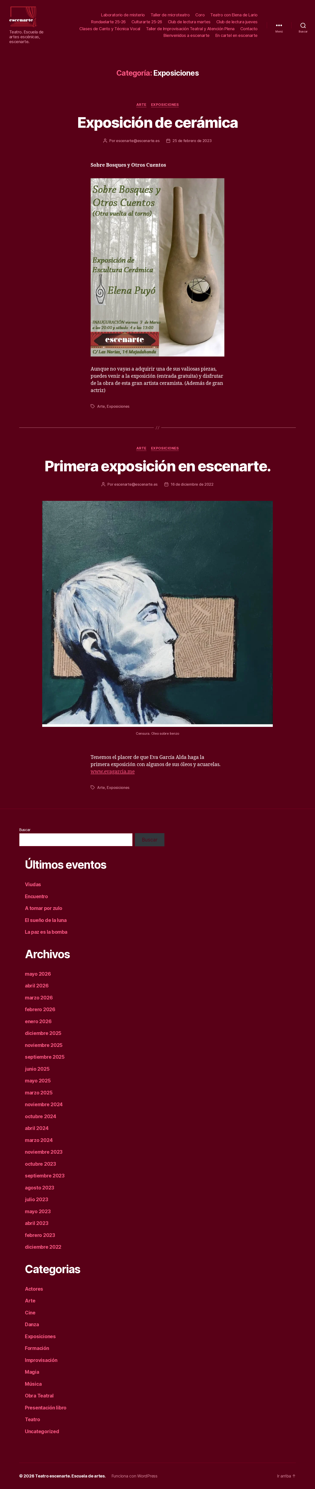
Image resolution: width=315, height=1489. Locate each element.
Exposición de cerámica (157, 122)
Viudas (33, 884)
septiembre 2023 (45, 1176)
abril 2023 (36, 1223)
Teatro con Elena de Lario (234, 14)
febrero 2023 (40, 1235)
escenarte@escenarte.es (137, 140)
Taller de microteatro (170, 14)
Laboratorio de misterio (123, 14)
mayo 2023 (38, 1211)
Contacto (249, 28)
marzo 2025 (38, 1093)
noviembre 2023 (43, 1152)
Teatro (32, 1419)
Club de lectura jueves (237, 21)
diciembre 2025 (43, 1033)
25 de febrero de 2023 (191, 140)
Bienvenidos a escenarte (186, 35)
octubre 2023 (40, 1164)
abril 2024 (36, 1128)
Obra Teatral (39, 1396)
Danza (32, 1324)
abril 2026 (36, 986)
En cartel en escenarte (236, 35)
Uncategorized (42, 1431)
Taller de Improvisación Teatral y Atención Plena (190, 28)
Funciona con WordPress (134, 1476)
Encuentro (36, 896)
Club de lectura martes (189, 21)
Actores (34, 1289)
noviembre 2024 (44, 1104)
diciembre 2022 (43, 1247)
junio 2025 (37, 1069)
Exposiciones (165, 105)
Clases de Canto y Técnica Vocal (109, 28)
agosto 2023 (39, 1188)
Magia (32, 1372)
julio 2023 (36, 1199)
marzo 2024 (39, 1140)
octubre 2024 (40, 1116)
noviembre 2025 (43, 1045)
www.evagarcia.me (113, 772)
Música (33, 1384)
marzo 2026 (39, 998)
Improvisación (41, 1360)
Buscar (24, 829)
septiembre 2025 (45, 1057)
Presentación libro (45, 1408)
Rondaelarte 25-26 (108, 21)
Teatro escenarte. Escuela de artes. (70, 1476)
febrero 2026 (40, 1009)
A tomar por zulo (43, 908)
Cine (30, 1313)
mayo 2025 (38, 1081)
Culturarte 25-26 (146, 21)
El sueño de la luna (45, 920)
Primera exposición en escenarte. (158, 466)
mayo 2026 (38, 974)
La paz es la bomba (46, 932)
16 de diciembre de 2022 (192, 484)
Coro (200, 14)
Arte (141, 105)
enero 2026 (38, 1021)
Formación (37, 1348)
